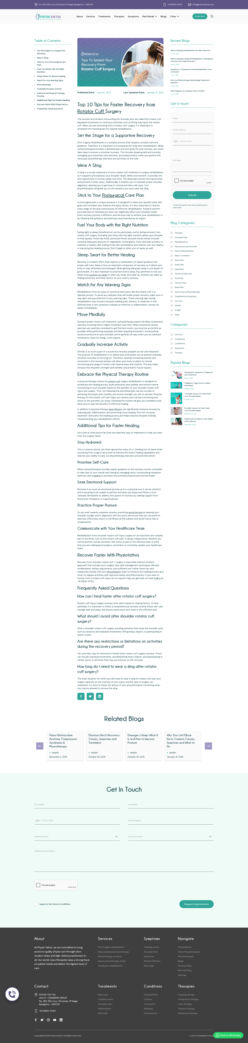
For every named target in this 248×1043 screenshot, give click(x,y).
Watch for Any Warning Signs (50, 80)
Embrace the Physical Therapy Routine (51, 94)
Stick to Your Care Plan (51, 63)
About (79, 16)
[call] (12, 994)
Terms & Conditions (61, 904)
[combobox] (176, 141)
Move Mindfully (44, 84)
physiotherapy (114, 572)
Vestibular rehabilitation (110, 965)
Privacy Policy (185, 965)
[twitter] (42, 1019)
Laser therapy (185, 1003)
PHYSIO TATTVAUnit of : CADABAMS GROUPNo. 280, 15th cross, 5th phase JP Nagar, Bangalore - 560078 (58, 999)
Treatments (104, 16)
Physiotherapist (186, 956)
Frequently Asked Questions (50, 108)
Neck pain (103, 1013)
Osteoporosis (150, 1013)
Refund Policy (185, 970)
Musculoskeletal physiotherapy (113, 951)
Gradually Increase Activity (49, 89)
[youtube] (54, 1019)
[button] (149, 16)
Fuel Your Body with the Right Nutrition (50, 70)
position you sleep (98, 275)
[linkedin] (61, 1019)
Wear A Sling (43, 57)
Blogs (163, 16)
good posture (135, 512)
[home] (48, 16)
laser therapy (115, 409)
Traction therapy (186, 1008)
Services (90, 16)
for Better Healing (51, 76)
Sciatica (148, 999)
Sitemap (182, 975)
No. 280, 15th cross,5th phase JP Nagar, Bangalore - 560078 (66, 4)
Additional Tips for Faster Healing (53, 100)
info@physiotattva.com (203, 4)
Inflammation (104, 1008)
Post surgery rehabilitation (111, 947)
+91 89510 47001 (174, 4)
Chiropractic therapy (188, 999)
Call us (157, 578)
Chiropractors (184, 947)
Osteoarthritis (151, 994)
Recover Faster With (52, 104)
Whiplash (148, 1008)
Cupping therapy (186, 994)
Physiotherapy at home (110, 956)
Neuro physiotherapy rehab (112, 961)
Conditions (153, 986)
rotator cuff (113, 381)
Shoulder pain (105, 1003)
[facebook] (35, 1019)
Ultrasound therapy (187, 1013)
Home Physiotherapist (189, 951)
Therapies (119, 16)
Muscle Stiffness (152, 961)
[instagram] (48, 1019)
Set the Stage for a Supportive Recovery (51, 52)
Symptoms (133, 16)
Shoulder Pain (151, 951)
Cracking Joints (151, 947)
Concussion (149, 1003)
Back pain (149, 965)
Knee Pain (149, 956)
